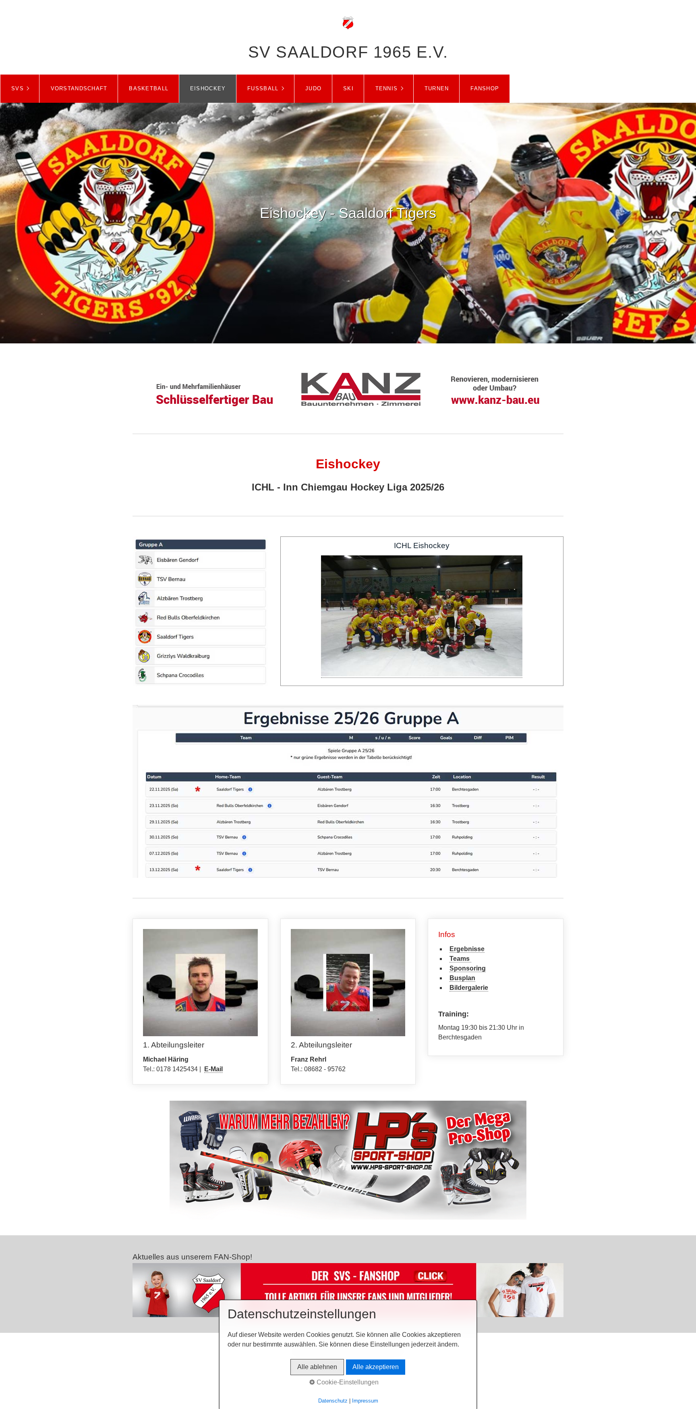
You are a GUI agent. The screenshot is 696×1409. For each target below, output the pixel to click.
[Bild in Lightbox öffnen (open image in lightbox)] (348, 791)
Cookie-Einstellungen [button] (347, 1382)
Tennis (386, 88)
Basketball (148, 88)
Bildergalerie (469, 987)
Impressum (365, 1401)
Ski (348, 88)
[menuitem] (19, 89)
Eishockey (208, 88)
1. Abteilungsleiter (200, 1001)
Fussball (262, 88)
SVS (17, 88)
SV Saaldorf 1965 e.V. (348, 52)
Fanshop (484, 88)
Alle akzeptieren (375, 1366)
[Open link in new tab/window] (200, 611)
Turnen (437, 88)
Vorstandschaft (79, 88)
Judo (313, 88)
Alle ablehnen (317, 1366)
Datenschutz (333, 1401)
